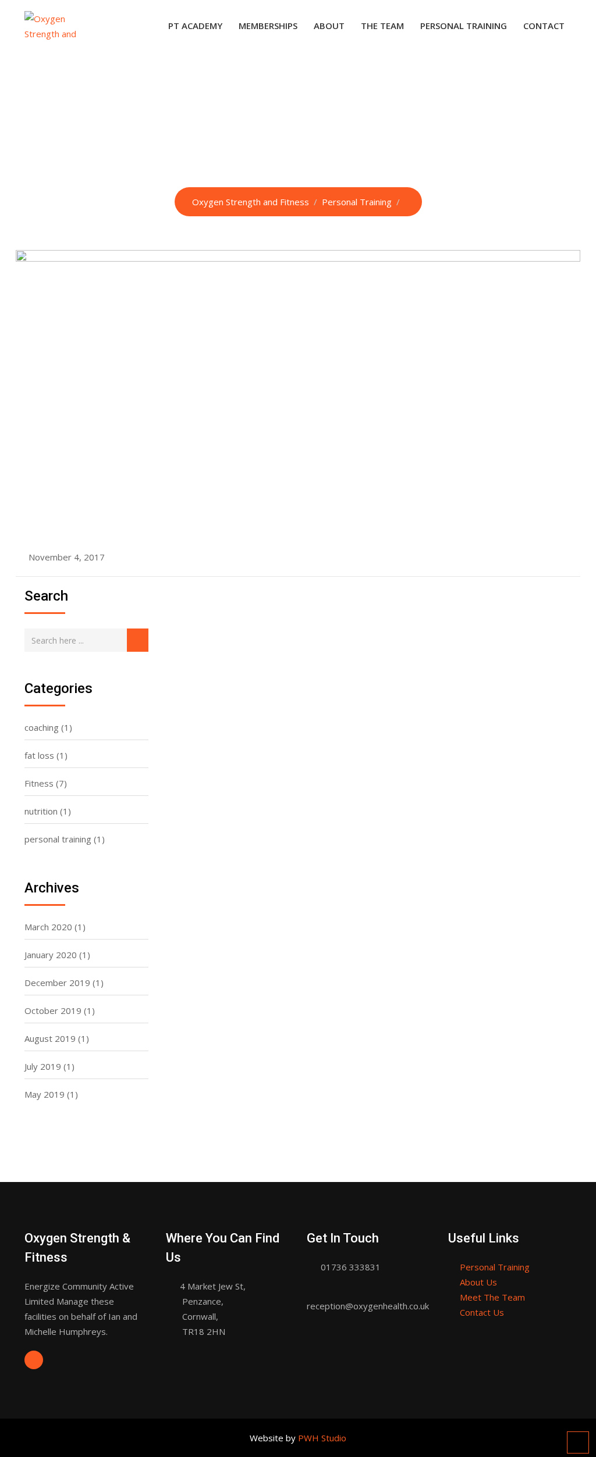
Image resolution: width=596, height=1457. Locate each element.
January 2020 (50, 954)
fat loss (39, 755)
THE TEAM (382, 25)
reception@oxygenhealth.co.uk (368, 1306)
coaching (41, 727)
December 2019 (57, 982)
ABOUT (329, 25)
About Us (478, 1282)
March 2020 (48, 927)
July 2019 (42, 1066)
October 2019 (52, 1010)
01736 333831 (351, 1267)
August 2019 (50, 1038)
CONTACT (544, 25)
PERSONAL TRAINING (463, 25)
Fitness (39, 783)
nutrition (41, 811)
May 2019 (44, 1094)
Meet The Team (492, 1297)
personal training (57, 839)
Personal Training (495, 1267)
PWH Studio (322, 1438)
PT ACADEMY (195, 25)
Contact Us (482, 1312)
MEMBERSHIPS (268, 25)
